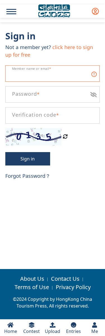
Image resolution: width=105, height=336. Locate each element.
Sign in (27, 159)
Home (10, 331)
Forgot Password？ (27, 175)
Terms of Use (32, 287)
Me (94, 331)
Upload (52, 331)
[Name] (11, 12)
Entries (73, 331)
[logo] (54, 11)
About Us (32, 278)
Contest (31, 331)
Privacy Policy (73, 287)
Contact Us (65, 278)
